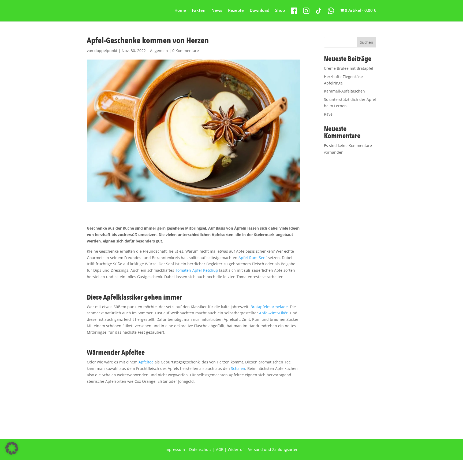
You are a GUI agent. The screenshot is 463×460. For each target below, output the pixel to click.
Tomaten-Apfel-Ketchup (196, 270)
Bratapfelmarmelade (269, 306)
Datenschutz (200, 449)
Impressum (175, 449)
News (216, 10)
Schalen (238, 368)
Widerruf (236, 449)
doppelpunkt (105, 50)
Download (259, 10)
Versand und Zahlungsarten (273, 449)
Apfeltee (146, 362)
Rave (328, 114)
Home (180, 10)
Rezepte (236, 10)
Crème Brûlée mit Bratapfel (348, 68)
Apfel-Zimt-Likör (273, 312)
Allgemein (159, 50)
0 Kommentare (185, 50)
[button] (12, 448)
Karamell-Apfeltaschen (344, 91)
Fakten (199, 10)
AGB (219, 449)
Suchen (366, 42)
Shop (280, 10)
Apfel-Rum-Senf (252, 257)
